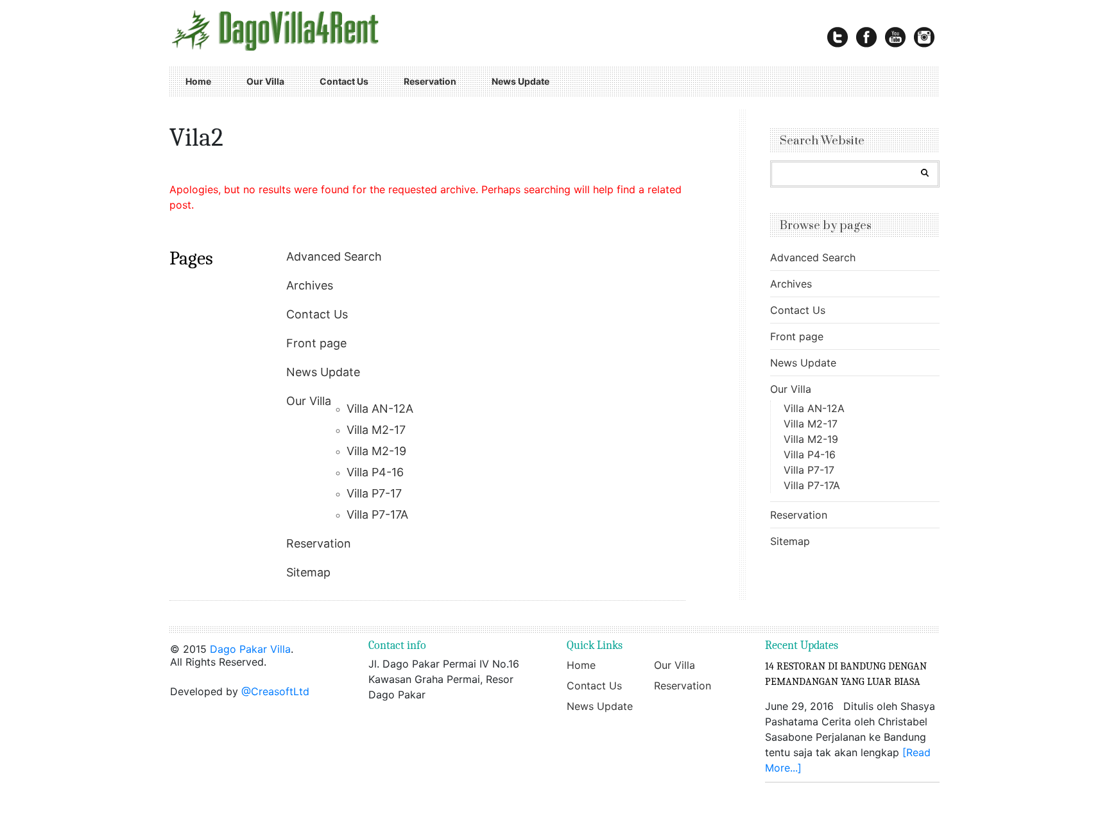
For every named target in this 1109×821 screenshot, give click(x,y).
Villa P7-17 (374, 493)
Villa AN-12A (380, 408)
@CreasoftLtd (275, 691)
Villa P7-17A (377, 514)
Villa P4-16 (375, 472)
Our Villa (265, 81)
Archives (309, 285)
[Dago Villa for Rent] (315, 30)
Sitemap (308, 572)
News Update (520, 81)
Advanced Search (334, 256)
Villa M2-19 (376, 451)
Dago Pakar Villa (250, 649)
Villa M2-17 (376, 429)
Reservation (430, 81)
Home (198, 81)
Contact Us (344, 81)
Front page (316, 343)
